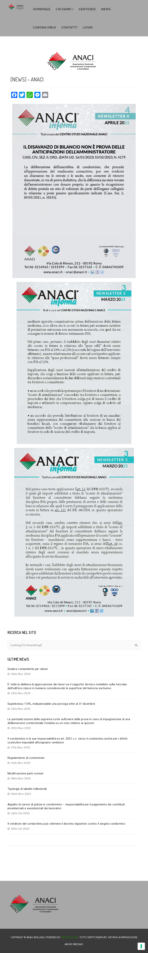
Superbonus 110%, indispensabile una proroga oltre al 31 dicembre (51, 704)
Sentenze (87, 9)
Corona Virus (44, 27)
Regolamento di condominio (26, 758)
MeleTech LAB (69, 937)
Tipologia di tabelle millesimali (27, 789)
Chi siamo (63, 9)
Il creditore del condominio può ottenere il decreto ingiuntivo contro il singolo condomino (66, 823)
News (106, 9)
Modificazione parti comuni (26, 773)
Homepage (41, 9)
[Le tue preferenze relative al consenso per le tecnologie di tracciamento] (141, 946)
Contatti (69, 27)
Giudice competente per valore (28, 669)
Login (87, 27)
